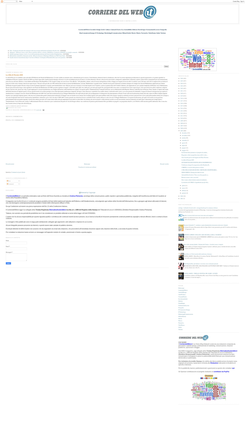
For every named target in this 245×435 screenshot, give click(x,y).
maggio (184, 150)
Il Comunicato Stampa (184, 310)
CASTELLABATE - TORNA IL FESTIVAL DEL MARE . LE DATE (200, 273)
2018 (181, 98)
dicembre (184, 133)
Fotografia (181, 308)
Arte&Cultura (181, 294)
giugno (184, 148)
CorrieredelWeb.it (183, 290)
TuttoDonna (181, 325)
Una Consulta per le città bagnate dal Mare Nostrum (195, 157)
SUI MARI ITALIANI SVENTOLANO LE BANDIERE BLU (197, 162)
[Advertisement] (122, 40)
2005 (181, 131)
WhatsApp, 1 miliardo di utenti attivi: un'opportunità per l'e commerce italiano (197, 208)
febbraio (184, 190)
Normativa (181, 323)
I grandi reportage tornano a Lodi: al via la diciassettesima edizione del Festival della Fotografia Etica (36, 54)
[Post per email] (43, 109)
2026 (181, 78)
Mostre (180, 318)
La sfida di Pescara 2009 (14, 75)
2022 (181, 88)
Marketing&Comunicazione (185, 314)
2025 (181, 81)
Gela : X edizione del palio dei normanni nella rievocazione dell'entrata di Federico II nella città (34, 50)
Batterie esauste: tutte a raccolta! (190, 177)
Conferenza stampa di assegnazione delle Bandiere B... (196, 165)
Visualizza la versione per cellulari (87, 167)
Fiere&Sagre (181, 303)
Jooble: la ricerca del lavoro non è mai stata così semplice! (198, 215)
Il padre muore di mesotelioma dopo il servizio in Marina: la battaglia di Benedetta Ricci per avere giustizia (37, 57)
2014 (181, 108)
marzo (183, 188)
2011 (181, 116)
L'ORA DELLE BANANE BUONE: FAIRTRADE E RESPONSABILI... (199, 170)
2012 (181, 113)
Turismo (180, 329)
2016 (181, 103)
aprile (183, 185)
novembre (184, 135)
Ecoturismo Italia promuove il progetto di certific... (195, 152)
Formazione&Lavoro (183, 305)
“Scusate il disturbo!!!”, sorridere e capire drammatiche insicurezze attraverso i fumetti (205, 225)
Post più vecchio (164, 164)
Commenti (11, 184)
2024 (181, 83)
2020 (181, 93)
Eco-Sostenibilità (182, 299)
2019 (181, 96)
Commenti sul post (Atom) (18, 172)
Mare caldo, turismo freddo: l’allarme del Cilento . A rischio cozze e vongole (203, 244)
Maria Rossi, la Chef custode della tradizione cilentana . (197, 254)
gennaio (184, 193)
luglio (183, 145)
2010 (181, 118)
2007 (181, 126)
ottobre (184, 138)
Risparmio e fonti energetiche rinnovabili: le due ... (195, 155)
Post (9, 181)
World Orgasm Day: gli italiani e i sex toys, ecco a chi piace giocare (200, 264)
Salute (180, 327)
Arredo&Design (182, 292)
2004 (181, 196)
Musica (180, 321)
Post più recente (10, 164)
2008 (181, 123)
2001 (181, 198)
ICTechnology (182, 312)
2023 (181, 86)
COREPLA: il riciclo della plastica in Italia (193, 167)
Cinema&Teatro (182, 297)
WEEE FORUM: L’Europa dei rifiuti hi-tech (193, 172)
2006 (181, 128)
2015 (181, 106)
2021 (181, 91)
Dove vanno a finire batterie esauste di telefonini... (194, 180)
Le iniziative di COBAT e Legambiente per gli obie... (195, 182)
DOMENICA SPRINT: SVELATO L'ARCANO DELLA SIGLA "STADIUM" (202, 235)
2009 (181, 121)
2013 (181, 111)
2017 (181, 101)
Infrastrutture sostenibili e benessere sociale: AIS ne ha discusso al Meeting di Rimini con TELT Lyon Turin (37, 56)
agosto (184, 143)
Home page (87, 164)
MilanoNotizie (182, 316)
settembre (184, 140)
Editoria (180, 301)
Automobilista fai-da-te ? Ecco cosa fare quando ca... (195, 175)
